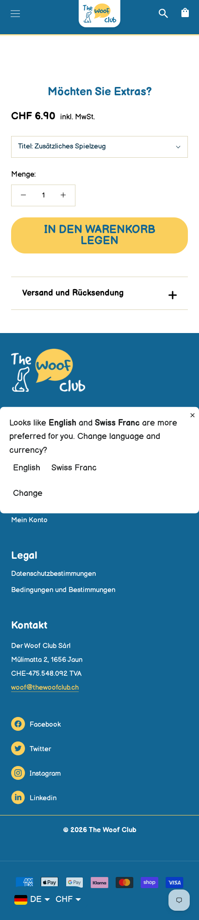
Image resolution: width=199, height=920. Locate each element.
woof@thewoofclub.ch (45, 687)
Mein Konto (29, 520)
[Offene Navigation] (14, 13)
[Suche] (162, 13)
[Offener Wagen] (184, 13)
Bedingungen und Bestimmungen (63, 590)
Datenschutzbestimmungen (53, 573)
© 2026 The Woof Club (100, 830)
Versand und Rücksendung (73, 293)
